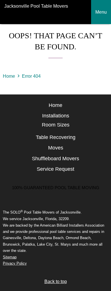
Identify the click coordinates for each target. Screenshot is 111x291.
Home (9, 76)
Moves (55, 148)
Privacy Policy (15, 263)
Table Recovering (55, 137)
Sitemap (10, 257)
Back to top (55, 281)
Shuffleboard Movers (55, 158)
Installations (55, 116)
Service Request (55, 169)
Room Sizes (55, 125)
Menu (101, 12)
